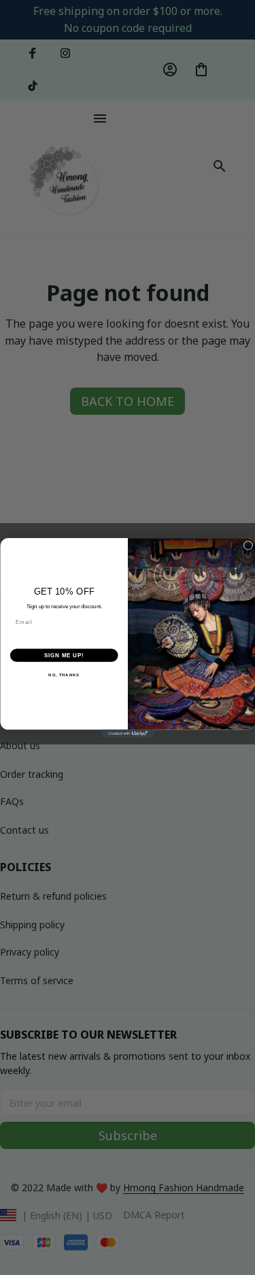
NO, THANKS (64, 674)
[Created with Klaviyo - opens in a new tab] (127, 733)
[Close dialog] (248, 545)
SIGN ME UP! (64, 655)
